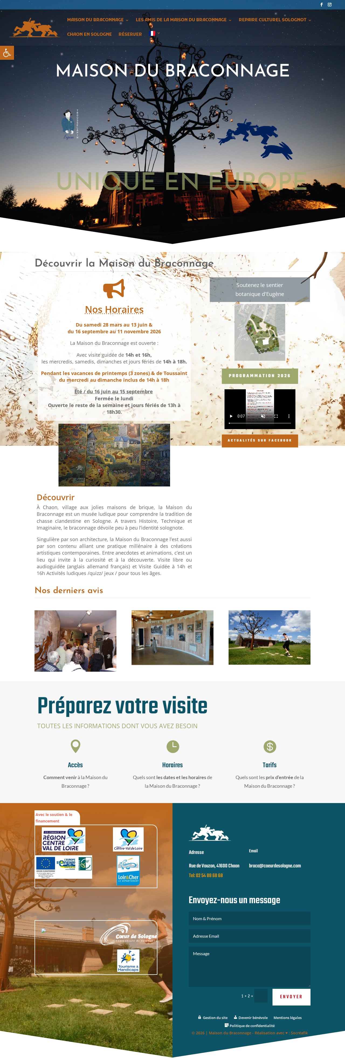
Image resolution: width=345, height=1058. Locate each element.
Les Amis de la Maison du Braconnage (181, 20)
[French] (155, 38)
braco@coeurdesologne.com (275, 866)
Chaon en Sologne (89, 35)
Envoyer (291, 997)
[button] (7, 53)
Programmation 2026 (260, 376)
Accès (75, 765)
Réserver (130, 35)
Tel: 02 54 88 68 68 (206, 876)
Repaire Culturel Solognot (272, 20)
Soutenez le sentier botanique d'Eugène (260, 289)
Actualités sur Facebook (260, 440)
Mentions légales (288, 1018)
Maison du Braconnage (95, 20)
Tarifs (270, 765)
